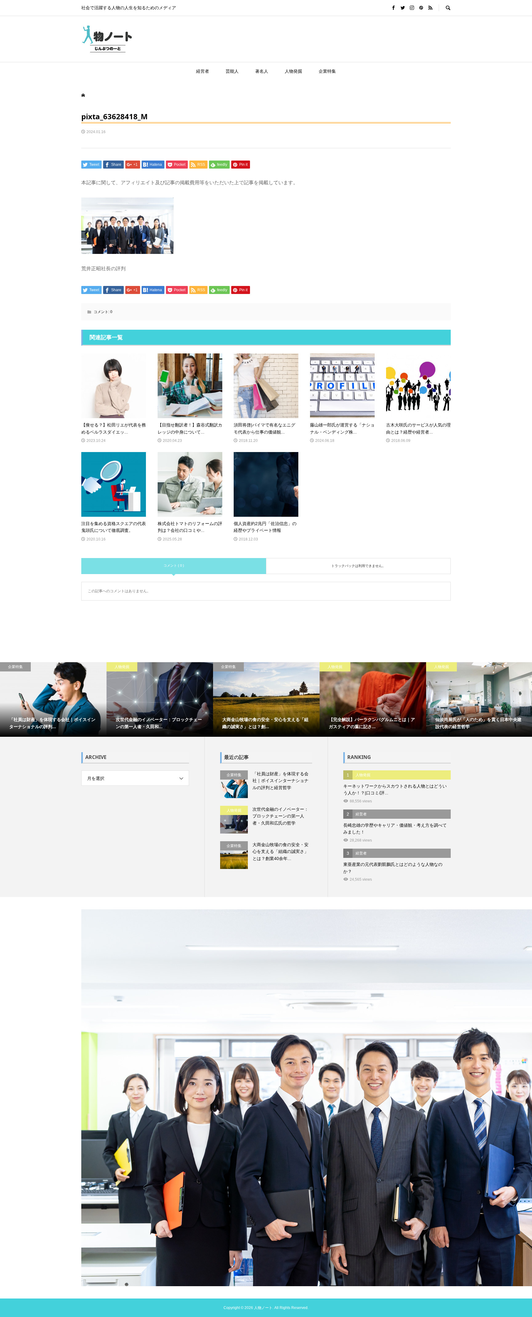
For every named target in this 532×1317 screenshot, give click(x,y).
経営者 (202, 71)
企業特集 (327, 71)
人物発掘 (293, 71)
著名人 (261, 71)
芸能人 (232, 71)
